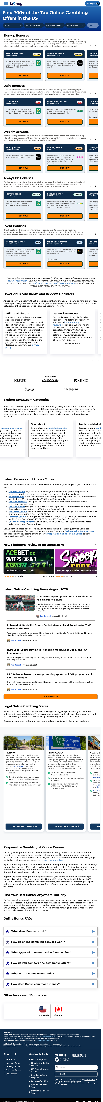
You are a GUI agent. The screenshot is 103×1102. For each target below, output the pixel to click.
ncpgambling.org (43, 1040)
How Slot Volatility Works (40, 1064)
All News (49, 696)
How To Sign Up (39, 1059)
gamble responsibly (18, 281)
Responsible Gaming (49, 1036)
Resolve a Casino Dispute (39, 1076)
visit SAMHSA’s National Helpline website (54, 283)
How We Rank (13, 1063)
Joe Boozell (45, 616)
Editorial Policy (13, 1070)
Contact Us (11, 1074)
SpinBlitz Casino (17, 517)
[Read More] (72, 343)
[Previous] (93, 464)
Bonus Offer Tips (39, 1081)
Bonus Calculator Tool (40, 1092)
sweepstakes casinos (81, 428)
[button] (6, 3)
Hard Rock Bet (16, 496)
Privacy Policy (13, 1066)
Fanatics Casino (17, 507)
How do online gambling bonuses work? (38, 941)
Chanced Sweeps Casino (21, 522)
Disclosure (95, 117)
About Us (10, 1059)
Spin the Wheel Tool (39, 1086)
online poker (19, 766)
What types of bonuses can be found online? (41, 952)
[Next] (98, 361)
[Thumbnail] (20, 607)
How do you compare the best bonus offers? (41, 962)
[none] (76, 1074)
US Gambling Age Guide (40, 1070)
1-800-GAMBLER (90, 1080)
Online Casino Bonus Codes (79, 531)
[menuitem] (76, 1074)
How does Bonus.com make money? (35, 984)
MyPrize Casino (17, 491)
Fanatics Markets (18, 501)
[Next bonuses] (96, 46)
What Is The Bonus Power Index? (33, 973)
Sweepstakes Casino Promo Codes (63, 534)
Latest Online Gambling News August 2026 (36, 589)
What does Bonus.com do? (29, 931)
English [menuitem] (62, 1074)
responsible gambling (52, 860)
